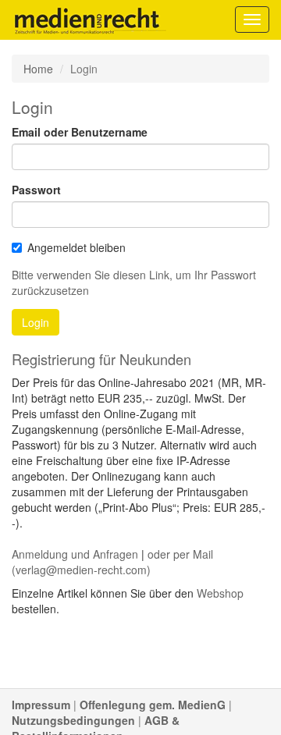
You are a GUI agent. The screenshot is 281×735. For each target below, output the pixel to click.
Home (38, 68)
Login (35, 322)
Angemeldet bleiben (76, 247)
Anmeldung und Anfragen (75, 554)
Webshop (220, 593)
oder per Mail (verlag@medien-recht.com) (112, 561)
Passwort (36, 189)
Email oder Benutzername (80, 132)
